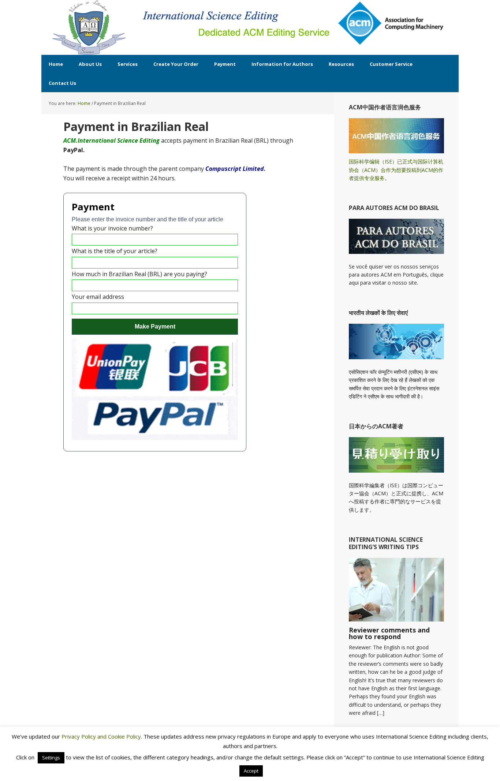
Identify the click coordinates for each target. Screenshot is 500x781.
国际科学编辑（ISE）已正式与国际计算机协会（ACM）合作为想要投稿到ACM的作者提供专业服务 (396, 169)
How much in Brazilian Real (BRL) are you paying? (139, 274)
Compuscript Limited (234, 169)
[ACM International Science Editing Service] (89, 27)
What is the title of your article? (114, 251)
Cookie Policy (124, 736)
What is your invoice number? (112, 228)
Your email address (98, 297)
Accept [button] (251, 770)
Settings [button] (51, 757)
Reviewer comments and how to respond (389, 633)
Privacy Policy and (84, 736)
